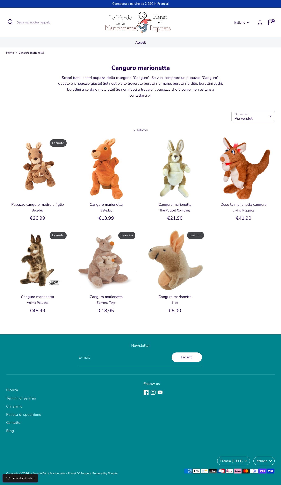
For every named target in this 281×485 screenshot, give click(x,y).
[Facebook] (146, 392)
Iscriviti (187, 357)
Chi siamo (14, 406)
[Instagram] (153, 392)
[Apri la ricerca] (10, 22)
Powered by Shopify (105, 473)
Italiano (239, 22)
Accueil (140, 42)
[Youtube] (160, 392)
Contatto (13, 422)
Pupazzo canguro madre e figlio (37, 204)
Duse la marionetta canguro (244, 204)
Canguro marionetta (31, 53)
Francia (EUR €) (231, 461)
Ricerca (12, 390)
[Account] (260, 22)
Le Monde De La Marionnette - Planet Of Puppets (60, 473)
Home (10, 53)
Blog (10, 430)
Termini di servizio (21, 398)
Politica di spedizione (23, 414)
